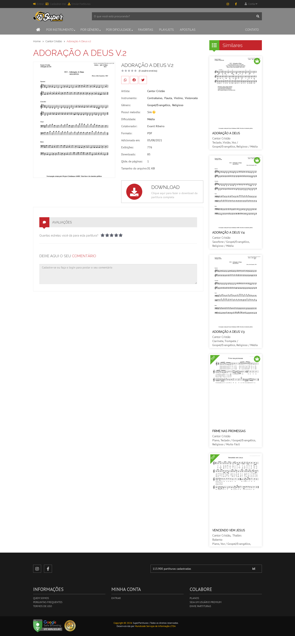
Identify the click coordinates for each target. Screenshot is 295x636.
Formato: (126, 133)
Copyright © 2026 (123, 622)
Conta (251, 3)
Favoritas (145, 29)
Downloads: (128, 154)
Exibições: (127, 147)
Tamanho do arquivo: (134, 168)
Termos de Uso (42, 606)
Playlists (166, 29)
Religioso (177, 105)
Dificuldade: (128, 119)
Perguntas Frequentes (47, 602)
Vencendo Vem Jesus (228, 530)
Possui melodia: (130, 112)
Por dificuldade (118, 29)
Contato (252, 29)
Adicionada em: (130, 140)
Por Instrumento (59, 29)
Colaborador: (129, 126)
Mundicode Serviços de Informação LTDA (155, 626)
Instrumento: (129, 98)
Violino (178, 98)
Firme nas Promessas (229, 431)
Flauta (168, 98)
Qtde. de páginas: (131, 161)
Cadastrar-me (58, 3)
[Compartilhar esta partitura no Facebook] (134, 80)
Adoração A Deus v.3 (228, 331)
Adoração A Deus (226, 133)
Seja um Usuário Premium (205, 602)
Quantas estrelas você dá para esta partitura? (68, 235)
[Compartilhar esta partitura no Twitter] (143, 80)
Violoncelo (191, 98)
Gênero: (126, 105)
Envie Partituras (200, 606)
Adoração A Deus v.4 (228, 232)
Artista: (125, 91)
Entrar (40, 3)
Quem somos (41, 598)
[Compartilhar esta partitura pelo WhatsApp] (125, 80)
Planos (194, 598)
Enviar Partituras (81, 3)
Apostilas (187, 29)
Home (37, 41)
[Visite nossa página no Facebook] (236, 4)
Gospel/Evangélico (158, 105)
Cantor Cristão (53, 41)
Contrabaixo (154, 98)
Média (151, 119)
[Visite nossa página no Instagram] (228, 4)
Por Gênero (89, 29)
